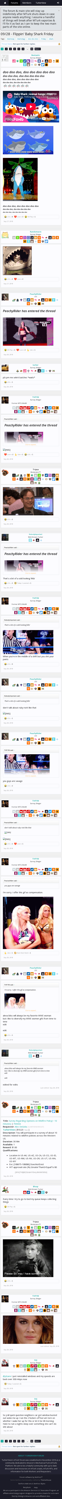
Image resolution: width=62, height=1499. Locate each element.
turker (35, 365)
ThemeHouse (46, 1480)
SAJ (35, 1360)
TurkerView (9, 1129)
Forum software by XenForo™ (31, 1477)
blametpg (21, 39)
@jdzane (7, 1376)
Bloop (35, 1186)
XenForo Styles (39, 1483)
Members (26, 2)
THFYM (35, 397)
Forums (14, 2)
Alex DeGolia (21, 1126)
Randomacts (35, 232)
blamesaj (10, 39)
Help (36, 1487)
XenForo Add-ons (25, 1483)
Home (5, 3)
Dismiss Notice (59, 10)
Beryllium (27, 1487)
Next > (37, 49)
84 (32, 49)
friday (43, 39)
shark (51, 39)
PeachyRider (36, 294)
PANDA (17, 1123)
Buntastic (35, 55)
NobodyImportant (35, 534)
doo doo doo (33, 39)
